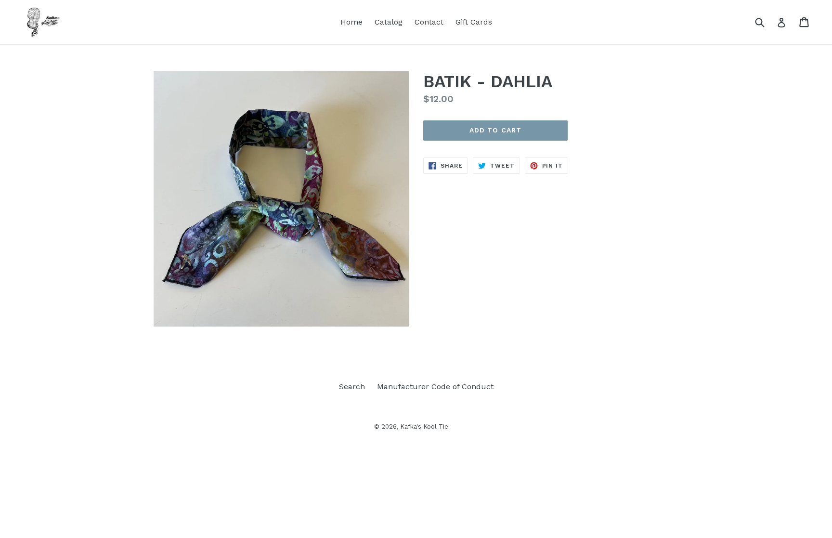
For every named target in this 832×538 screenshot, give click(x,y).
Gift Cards (473, 21)
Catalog (389, 21)
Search (352, 386)
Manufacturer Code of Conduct (435, 386)
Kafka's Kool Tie (424, 426)
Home (351, 21)
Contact (429, 21)
